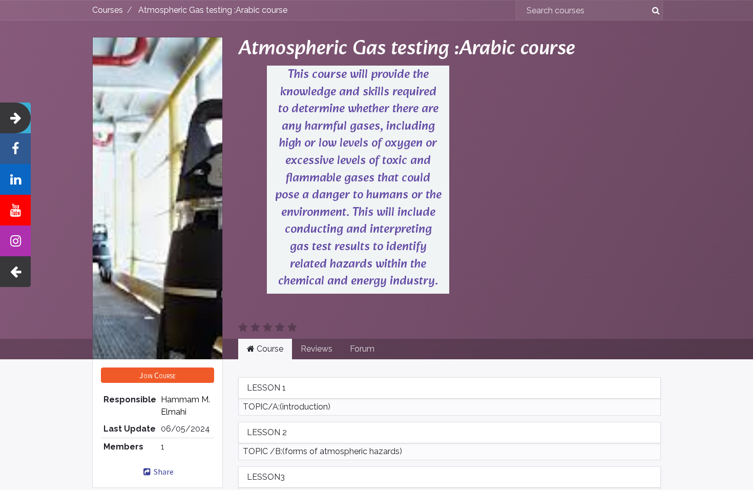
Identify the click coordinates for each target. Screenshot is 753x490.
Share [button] (163, 471)
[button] (157, 375)
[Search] (651, 10)
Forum (362, 349)
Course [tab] (269, 349)
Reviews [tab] (316, 349)
